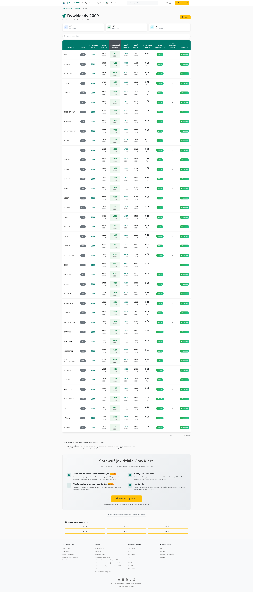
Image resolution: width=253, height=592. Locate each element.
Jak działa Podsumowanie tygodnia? (106, 560)
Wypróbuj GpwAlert (128, 498)
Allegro (130, 560)
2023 (85, 532)
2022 (127, 532)
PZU (129, 557)
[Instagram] (134, 579)
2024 (168, 527)
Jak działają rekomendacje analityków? (107, 563)
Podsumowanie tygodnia (70, 557)
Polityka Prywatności (167, 554)
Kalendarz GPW (100, 551)
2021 (168, 532)
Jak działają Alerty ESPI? (102, 557)
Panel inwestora (67, 560)
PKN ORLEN (131, 548)
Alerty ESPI (66, 548)
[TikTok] (131, 579)
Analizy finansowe (68, 554)
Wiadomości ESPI (100, 548)
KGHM (130, 563)
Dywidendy (115, 3)
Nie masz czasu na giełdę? (103, 572)
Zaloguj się (169, 3)
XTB (129, 551)
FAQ (161, 548)
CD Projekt (131, 554)
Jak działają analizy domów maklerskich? (108, 566)
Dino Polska (131, 569)
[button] (101, 3)
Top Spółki (65, 551)
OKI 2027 (98, 569)
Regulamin (163, 557)
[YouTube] (119, 579)
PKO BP (130, 566)
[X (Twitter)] (123, 579)
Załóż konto (181, 3)
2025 (127, 527)
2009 (186, 17)
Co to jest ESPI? (100, 554)
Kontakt (162, 551)
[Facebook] (127, 579)
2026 (85, 527)
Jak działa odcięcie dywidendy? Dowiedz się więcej (127, 515)
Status (183, 47)
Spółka (69, 47)
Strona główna (67, 8)
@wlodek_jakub (129, 586)
